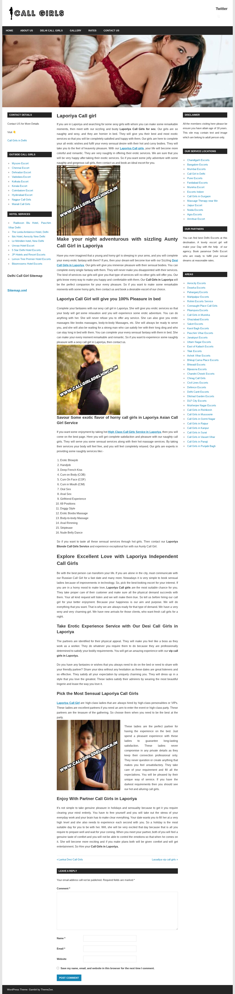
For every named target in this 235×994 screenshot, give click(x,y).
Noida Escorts (195, 209)
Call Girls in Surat (197, 432)
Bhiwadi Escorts (196, 364)
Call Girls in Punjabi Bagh (201, 446)
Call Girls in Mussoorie (200, 414)
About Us (26, 30)
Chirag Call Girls (196, 378)
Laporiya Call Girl (68, 702)
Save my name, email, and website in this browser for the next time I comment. (107, 968)
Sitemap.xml (17, 290)
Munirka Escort (195, 187)
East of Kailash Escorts (200, 346)
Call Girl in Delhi (196, 173)
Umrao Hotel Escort (23, 245)
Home (9, 30)
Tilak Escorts (194, 351)
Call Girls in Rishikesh (199, 409)
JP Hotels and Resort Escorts (28, 254)
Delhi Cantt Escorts (198, 391)
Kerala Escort (19, 185)
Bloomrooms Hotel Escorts (27, 263)
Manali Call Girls (21, 204)
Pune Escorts (194, 178)
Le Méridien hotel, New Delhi (28, 240)
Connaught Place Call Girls (202, 305)
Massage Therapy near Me (202, 200)
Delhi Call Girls (51, 30)
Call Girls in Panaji (197, 441)
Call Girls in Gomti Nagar (201, 418)
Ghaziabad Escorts (198, 319)
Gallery (75, 30)
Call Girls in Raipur (197, 423)
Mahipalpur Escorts (198, 296)
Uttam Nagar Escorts (199, 341)
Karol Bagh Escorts (198, 328)
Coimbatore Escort (22, 190)
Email (61, 948)
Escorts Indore (195, 191)
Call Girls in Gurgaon (199, 196)
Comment (63, 888)
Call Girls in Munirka (198, 314)
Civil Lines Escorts (197, 382)
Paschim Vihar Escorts (200, 333)
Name (61, 938)
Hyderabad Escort (22, 194)
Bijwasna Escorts (197, 369)
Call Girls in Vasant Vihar (201, 436)
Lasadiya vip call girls (164, 859)
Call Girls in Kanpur (198, 427)
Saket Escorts (195, 323)
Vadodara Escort (21, 176)
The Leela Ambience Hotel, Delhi (30, 231)
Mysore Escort (20, 163)
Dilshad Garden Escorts (200, 396)
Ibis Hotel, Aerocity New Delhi (28, 236)
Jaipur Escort (194, 205)
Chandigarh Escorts (198, 160)
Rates (92, 30)
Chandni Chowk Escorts (201, 373)
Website (61, 958)
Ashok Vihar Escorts (198, 355)
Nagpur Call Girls (21, 199)
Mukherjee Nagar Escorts (201, 405)
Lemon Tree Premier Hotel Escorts (31, 259)
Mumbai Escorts (196, 169)
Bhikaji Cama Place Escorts (203, 360)
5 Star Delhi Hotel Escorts (26, 250)
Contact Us (111, 30)
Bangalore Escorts (197, 164)
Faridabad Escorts (197, 182)
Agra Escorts (194, 214)
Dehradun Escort (21, 172)
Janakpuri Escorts (197, 337)
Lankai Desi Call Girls (70, 859)
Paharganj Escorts (197, 292)
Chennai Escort (20, 167)
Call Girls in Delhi (17, 140)
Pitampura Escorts (197, 310)
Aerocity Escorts (196, 283)
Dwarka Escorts (196, 287)
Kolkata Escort (20, 181)
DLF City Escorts (197, 400)
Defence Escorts (196, 387)
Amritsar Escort (196, 218)
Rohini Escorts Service (200, 301)
